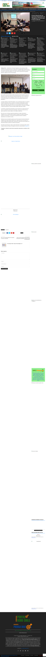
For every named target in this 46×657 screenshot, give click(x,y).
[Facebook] (40, 0)
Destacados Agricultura (42, 12)
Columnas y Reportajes (4, 42)
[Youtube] (44, 0)
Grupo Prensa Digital (4, 655)
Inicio (1, 11)
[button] (44, 9)
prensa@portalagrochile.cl (25, 648)
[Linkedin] (42, 0)
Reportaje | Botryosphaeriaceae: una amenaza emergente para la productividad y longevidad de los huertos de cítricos (14, 46)
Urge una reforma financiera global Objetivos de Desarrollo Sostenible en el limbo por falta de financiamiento (23, 238)
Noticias (38, 13)
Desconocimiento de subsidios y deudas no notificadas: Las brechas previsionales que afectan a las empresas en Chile (40, 48)
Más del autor (15, 36)
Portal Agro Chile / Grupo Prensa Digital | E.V (38, 20)
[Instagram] (41, 0)
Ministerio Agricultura (12, 57)
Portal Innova (22, 655)
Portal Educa (31, 655)
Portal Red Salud (27, 655)
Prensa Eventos (36, 655)
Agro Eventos (29, 42)
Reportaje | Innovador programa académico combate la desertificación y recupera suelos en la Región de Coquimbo (5, 45)
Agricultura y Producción (13, 42)
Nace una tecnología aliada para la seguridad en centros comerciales (7, 238)
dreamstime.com (33, 537)
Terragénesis (41, 13)
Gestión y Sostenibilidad (34, 13)
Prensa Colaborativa (24, 630)
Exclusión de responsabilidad (11, 655)
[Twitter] (43, 0)
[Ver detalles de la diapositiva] (15, 219)
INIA (1, 57)
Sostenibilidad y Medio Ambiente (35, 12)
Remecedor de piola (40, 378)
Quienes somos (17, 0)
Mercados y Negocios (39, 57)
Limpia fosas (34, 379)
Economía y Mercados (39, 45)
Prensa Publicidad (18, 630)
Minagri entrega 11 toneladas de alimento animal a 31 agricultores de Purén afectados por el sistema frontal (14, 61)
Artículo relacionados (6, 36)
